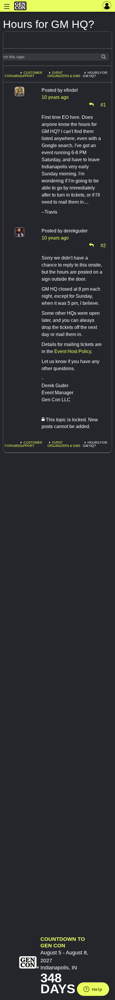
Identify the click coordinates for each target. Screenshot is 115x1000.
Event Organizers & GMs (63, 74)
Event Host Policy (72, 351)
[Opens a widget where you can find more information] (93, 989)
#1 (103, 104)
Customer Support (30, 74)
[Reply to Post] (91, 104)
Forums (12, 76)
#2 (103, 245)
